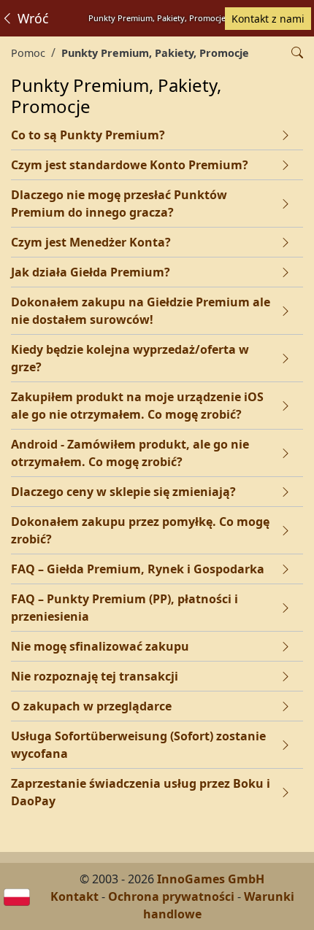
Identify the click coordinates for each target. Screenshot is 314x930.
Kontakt (74, 896)
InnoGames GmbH (210, 879)
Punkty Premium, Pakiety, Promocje (155, 53)
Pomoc (28, 53)
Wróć (31, 18)
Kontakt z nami (268, 19)
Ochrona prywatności (171, 896)
